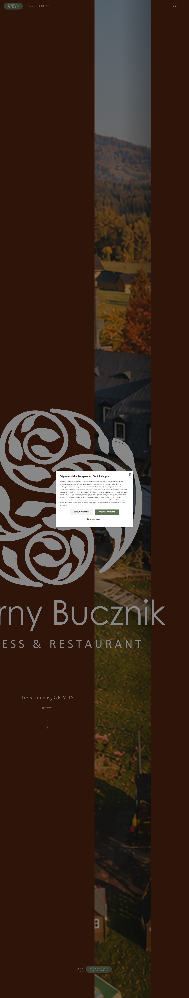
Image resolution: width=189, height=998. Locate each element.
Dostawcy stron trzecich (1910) (83, 492)
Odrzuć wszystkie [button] (81, 512)
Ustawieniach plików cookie (109, 502)
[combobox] (130, 474)
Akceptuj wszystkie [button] (107, 512)
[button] (94, 519)
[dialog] (94, 499)
